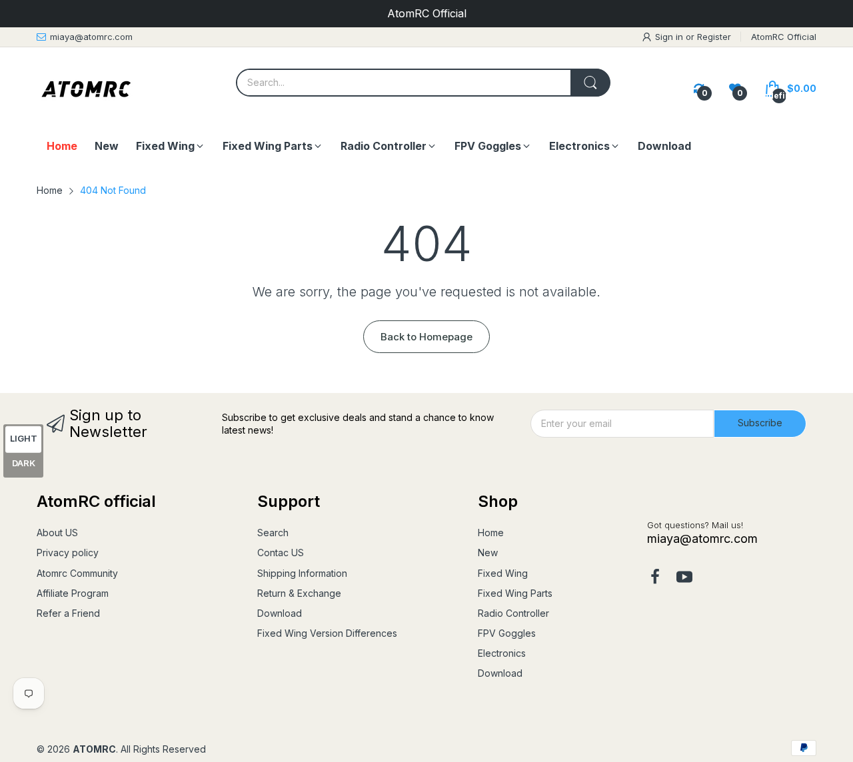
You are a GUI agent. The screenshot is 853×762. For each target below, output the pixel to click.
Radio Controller (513, 613)
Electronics (502, 653)
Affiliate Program (73, 593)
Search (273, 532)
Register (714, 36)
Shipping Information (302, 573)
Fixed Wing (503, 573)
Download (279, 613)
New (488, 552)
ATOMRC (94, 749)
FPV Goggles (507, 633)
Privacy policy (68, 552)
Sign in (670, 36)
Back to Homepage (426, 336)
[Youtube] (684, 578)
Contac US (280, 552)
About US (57, 532)
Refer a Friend (68, 613)
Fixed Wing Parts (515, 593)
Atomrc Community (77, 573)
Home (491, 532)
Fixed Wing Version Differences (327, 633)
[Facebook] (655, 578)
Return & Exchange (299, 593)
